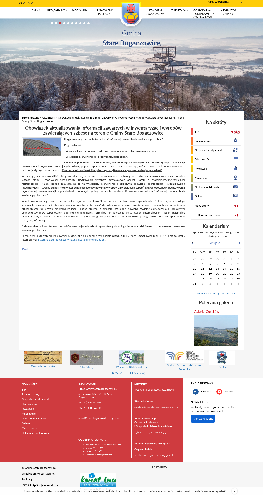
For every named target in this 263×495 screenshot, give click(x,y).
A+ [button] (33, 3)
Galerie (199, 196)
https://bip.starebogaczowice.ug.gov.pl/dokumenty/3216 (71, 239)
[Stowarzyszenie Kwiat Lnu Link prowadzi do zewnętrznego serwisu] (98, 479)
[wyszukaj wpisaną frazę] (242, 1)
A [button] (29, 3)
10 (88, 23)
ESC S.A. (27, 485)
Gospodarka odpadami (208, 150)
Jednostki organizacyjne (157, 12)
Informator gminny (230, 12)
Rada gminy (81, 11)
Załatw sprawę (203, 141)
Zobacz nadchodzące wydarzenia (216, 293)
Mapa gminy (202, 178)
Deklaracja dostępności (207, 215)
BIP (197, 131)
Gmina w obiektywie (207, 187)
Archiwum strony (203, 418)
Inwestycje (201, 168)
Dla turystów (202, 159)
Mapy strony (201, 205)
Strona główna (30, 117)
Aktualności (48, 117)
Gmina (38, 11)
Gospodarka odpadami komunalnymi (204, 14)
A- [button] (24, 3)
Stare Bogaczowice (132, 43)
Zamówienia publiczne (105, 12)
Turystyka (180, 11)
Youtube (229, 391)
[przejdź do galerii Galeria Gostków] (216, 330)
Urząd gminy (57, 11)
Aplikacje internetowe (45, 485)
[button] (20, 3)
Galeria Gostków (206, 311)
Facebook (206, 391)
